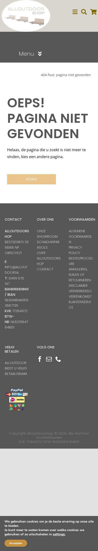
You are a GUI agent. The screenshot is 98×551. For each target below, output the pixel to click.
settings (59, 534)
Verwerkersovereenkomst (80, 294)
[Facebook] (40, 359)
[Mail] (49, 359)
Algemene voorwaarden (80, 236)
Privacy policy (75, 250)
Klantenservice (80, 305)
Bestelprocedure (81, 261)
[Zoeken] (84, 12)
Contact (45, 269)
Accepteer (15, 543)
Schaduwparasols (48, 245)
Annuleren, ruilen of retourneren (80, 274)
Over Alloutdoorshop (49, 258)
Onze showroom (47, 234)
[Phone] (58, 359)
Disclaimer (78, 285)
